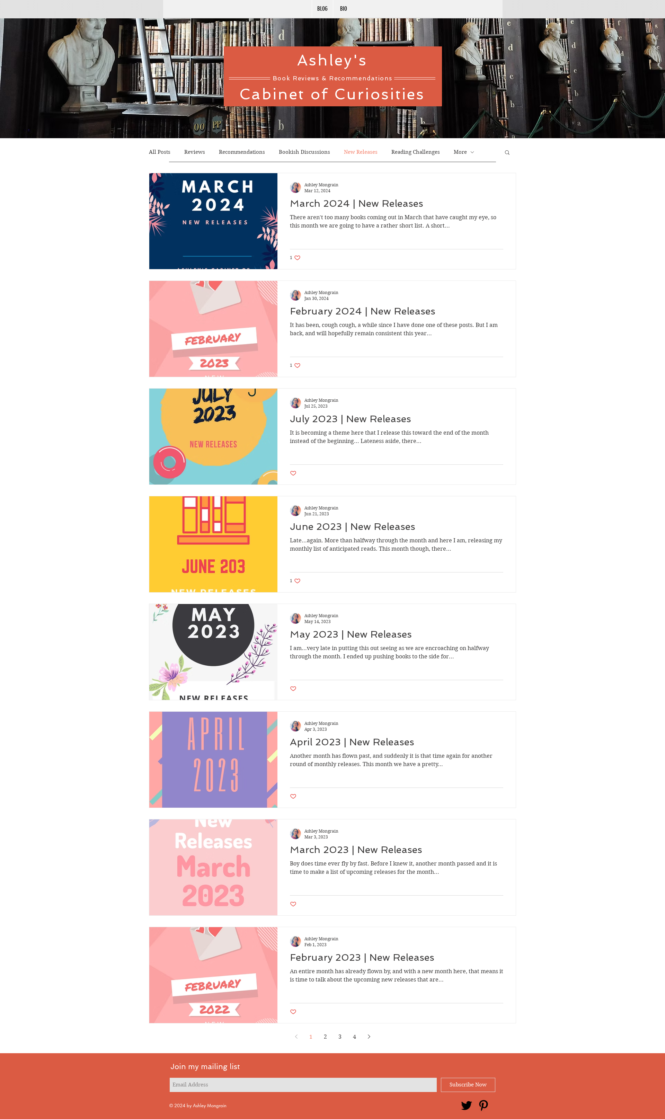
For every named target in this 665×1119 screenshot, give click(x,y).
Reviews (194, 152)
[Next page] (369, 1036)
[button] (507, 153)
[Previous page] (296, 1036)
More (460, 152)
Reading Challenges (415, 152)
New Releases (361, 152)
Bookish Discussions (304, 152)
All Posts (159, 152)
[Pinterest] (483, 1105)
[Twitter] (466, 1105)
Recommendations (242, 152)
